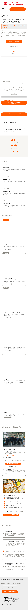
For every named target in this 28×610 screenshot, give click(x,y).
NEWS (14, 51)
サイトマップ (14, 607)
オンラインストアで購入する (11, 514)
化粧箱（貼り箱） (8, 278)
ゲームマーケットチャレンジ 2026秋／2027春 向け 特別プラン (14, 114)
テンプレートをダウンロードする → (11, 455)
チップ (21, 84)
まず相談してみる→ (13, 466)
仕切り (6, 90)
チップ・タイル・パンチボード (12, 312)
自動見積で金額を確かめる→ (13, 463)
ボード (6, 87)
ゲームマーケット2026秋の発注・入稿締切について (14, 102)
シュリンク (14, 90)
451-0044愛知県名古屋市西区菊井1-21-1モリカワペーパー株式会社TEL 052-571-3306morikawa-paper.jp (14, 599)
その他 (14, 93)
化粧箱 (14, 84)
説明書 (14, 87)
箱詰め (21, 90)
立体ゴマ (21, 87)
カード (6, 84)
